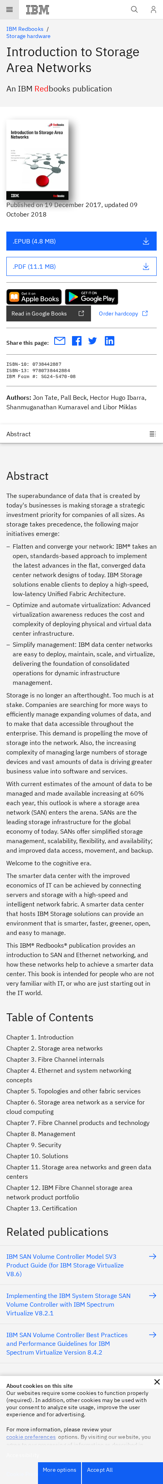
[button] (157, 1382)
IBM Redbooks (25, 28)
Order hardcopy (118, 313)
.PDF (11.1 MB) (34, 266)
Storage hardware (28, 36)
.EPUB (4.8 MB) (34, 241)
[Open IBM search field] (134, 9)
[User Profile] (153, 9)
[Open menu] (9, 9)
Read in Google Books (39, 313)
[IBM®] (37, 9)
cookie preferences (31, 1436)
